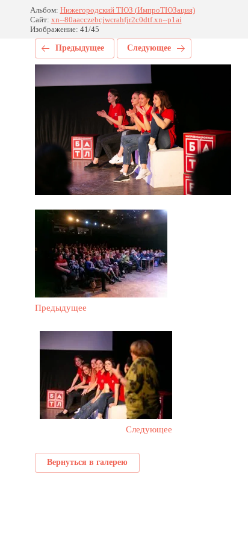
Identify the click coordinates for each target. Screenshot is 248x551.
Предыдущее (79, 47)
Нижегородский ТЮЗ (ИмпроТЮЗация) (127, 9)
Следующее (149, 47)
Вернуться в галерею (87, 462)
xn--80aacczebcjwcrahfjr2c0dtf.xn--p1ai (116, 19)
